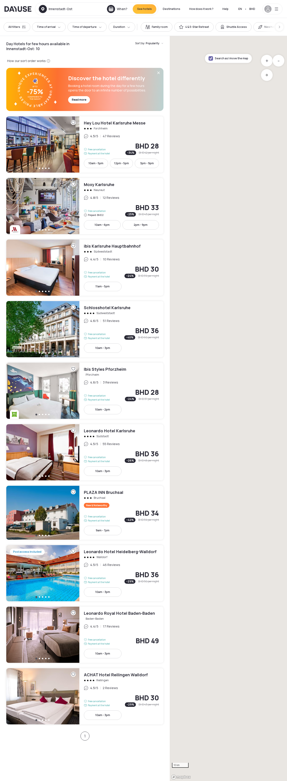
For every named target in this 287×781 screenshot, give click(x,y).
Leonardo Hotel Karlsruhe (84, 452)
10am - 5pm (96, 163)
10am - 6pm (102, 225)
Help (225, 9)
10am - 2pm (102, 409)
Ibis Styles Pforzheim (84, 391)
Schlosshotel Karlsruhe (84, 329)
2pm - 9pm (141, 225)
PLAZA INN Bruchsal (84, 513)
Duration (119, 27)
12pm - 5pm (121, 163)
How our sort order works (26, 61)
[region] (228, 408)
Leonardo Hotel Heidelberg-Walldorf (84, 573)
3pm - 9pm (147, 163)
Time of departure (84, 27)
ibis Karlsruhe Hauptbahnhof (84, 268)
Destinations (171, 9)
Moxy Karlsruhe (84, 206)
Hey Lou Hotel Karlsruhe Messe (84, 144)
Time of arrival (46, 27)
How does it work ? (201, 9)
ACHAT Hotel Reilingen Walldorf (84, 696)
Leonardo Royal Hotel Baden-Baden (84, 635)
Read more (79, 100)
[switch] (156, 27)
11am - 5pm (103, 286)
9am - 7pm (102, 530)
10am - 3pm (102, 348)
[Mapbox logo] (181, 777)
